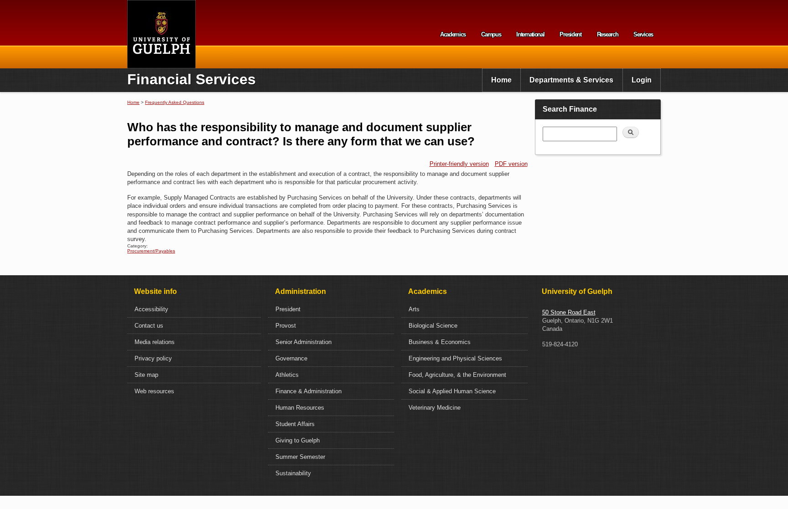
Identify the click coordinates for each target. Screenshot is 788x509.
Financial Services (191, 79)
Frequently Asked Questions (174, 102)
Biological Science (433, 325)
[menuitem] (501, 80)
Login (642, 80)
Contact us (149, 325)
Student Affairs (295, 424)
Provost (285, 325)
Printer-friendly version (459, 163)
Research (607, 34)
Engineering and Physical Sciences (455, 358)
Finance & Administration (308, 391)
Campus (491, 34)
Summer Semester (300, 456)
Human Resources (299, 407)
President (570, 34)
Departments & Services (571, 80)
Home (501, 80)
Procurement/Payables (151, 250)
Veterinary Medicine (435, 407)
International (530, 34)
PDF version (511, 163)
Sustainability (293, 473)
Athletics (287, 374)
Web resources (154, 391)
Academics (453, 34)
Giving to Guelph (297, 440)
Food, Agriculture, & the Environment (457, 374)
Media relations (155, 342)
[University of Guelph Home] (161, 34)
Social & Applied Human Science (452, 391)
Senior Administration (303, 342)
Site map (146, 374)
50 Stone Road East (569, 312)
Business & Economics (440, 342)
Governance (291, 358)
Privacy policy (153, 358)
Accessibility (151, 309)
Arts (414, 309)
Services (643, 34)
